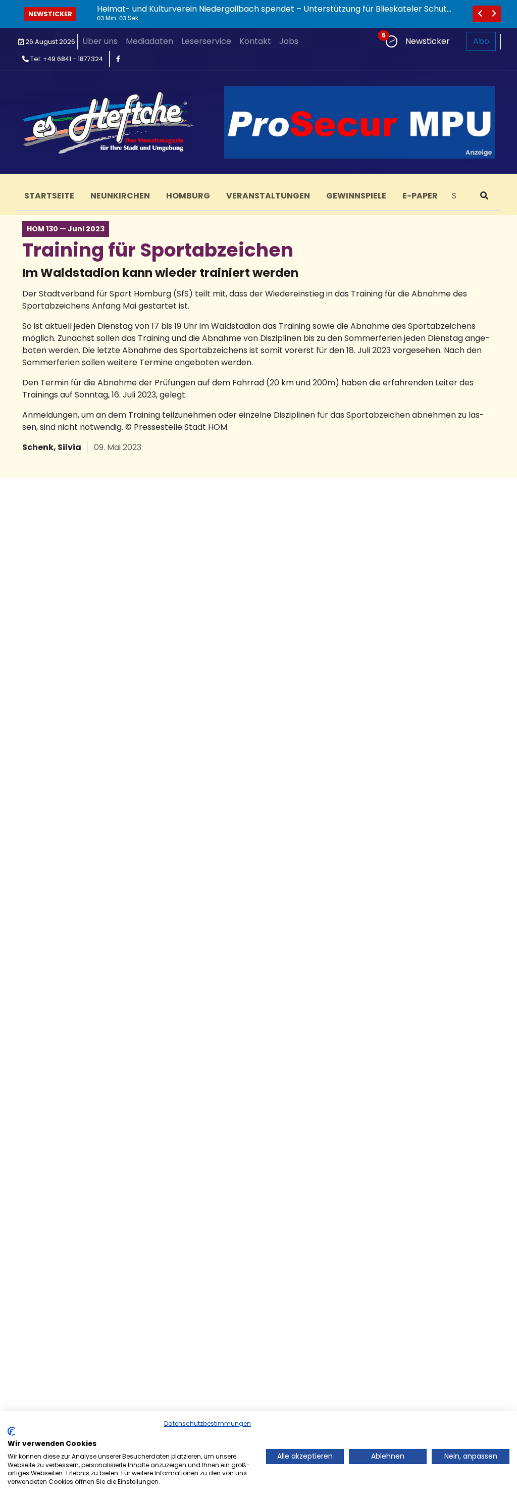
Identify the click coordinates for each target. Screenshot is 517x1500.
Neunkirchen (120, 196)
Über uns (100, 41)
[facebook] (118, 59)
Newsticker (50, 14)
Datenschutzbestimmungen (207, 1423)
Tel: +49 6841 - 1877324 (66, 59)
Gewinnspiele (356, 196)
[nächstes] (494, 14)
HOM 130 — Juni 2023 (66, 229)
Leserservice (206, 41)
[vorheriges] (480, 14)
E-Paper (420, 196)
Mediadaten (149, 41)
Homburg (188, 196)
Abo (481, 41)
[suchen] (484, 196)
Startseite (49, 196)
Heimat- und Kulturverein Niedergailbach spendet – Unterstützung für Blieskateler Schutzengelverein (274, 13)
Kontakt (255, 41)
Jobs (288, 41)
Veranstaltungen (268, 196)
